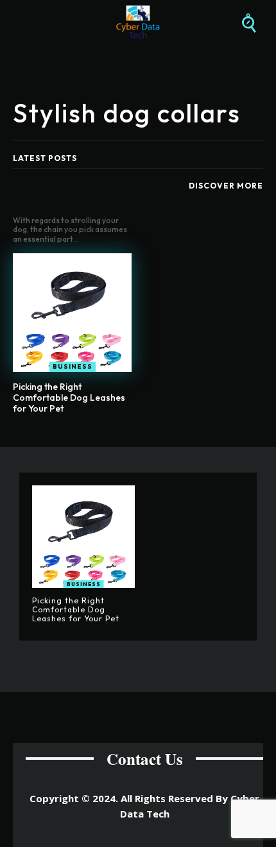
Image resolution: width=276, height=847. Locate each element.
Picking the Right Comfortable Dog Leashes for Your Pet (69, 397)
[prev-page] (125, 439)
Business (72, 366)
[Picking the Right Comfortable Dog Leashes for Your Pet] (72, 312)
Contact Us (145, 759)
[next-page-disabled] (146, 439)
